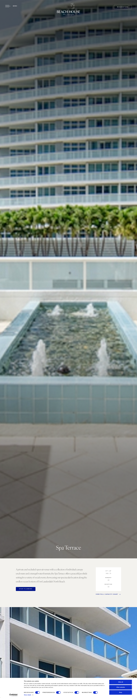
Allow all (120, 682)
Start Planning (25, 589)
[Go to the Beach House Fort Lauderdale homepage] (68, 9)
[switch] (58, 692)
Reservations (123, 7)
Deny (120, 692)
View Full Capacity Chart (107, 594)
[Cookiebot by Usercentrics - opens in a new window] (13, 695)
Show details (27, 695)
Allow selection (120, 687)
